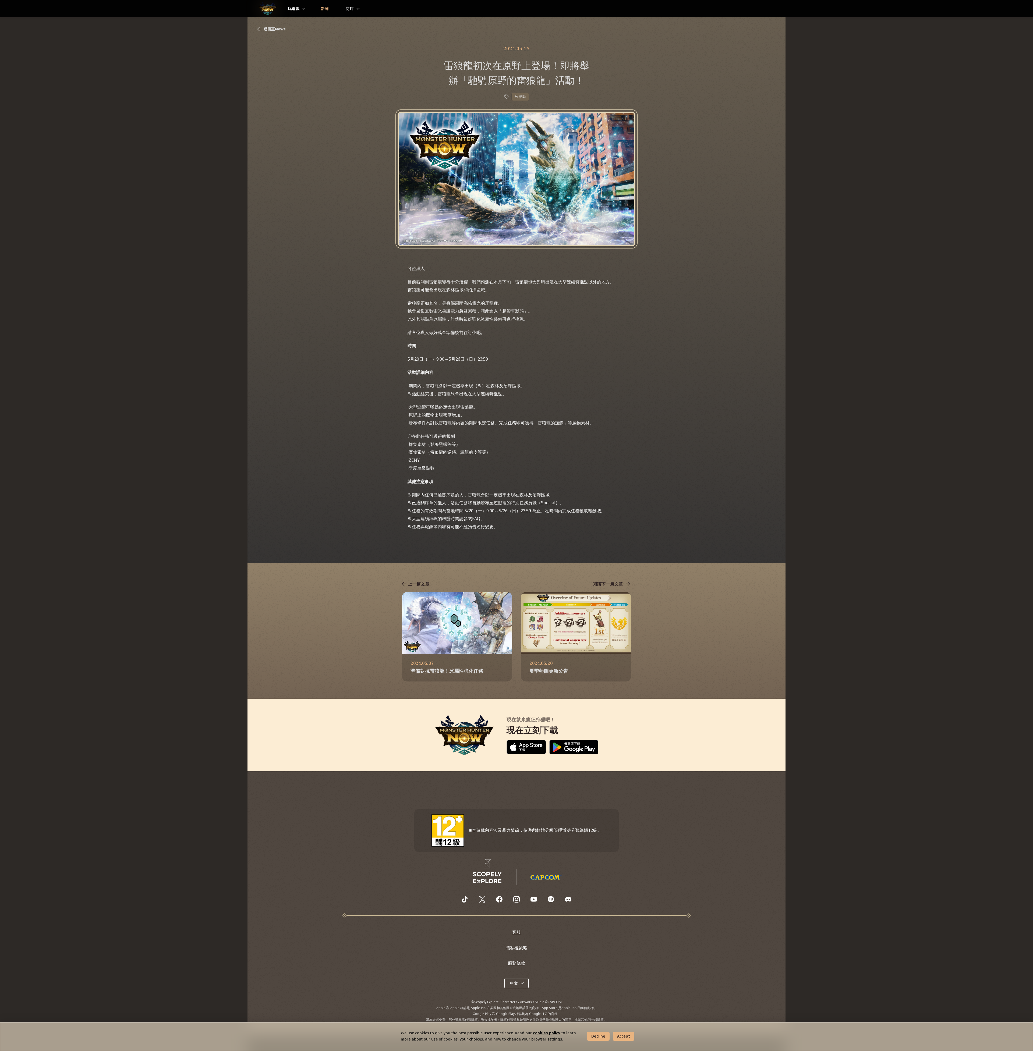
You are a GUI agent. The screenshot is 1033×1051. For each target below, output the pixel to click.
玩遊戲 (293, 8)
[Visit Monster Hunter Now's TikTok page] (465, 899)
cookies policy (546, 1032)
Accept (623, 1036)
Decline (598, 1036)
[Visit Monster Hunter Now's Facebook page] (499, 899)
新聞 (325, 8)
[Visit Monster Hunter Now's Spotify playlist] (551, 899)
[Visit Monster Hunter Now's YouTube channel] (533, 899)
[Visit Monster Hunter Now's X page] (482, 899)
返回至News (275, 28)
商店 (349, 8)
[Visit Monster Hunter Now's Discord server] (568, 899)
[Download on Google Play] (573, 747)
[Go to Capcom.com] (546, 877)
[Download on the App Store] (526, 747)
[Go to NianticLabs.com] (487, 871)
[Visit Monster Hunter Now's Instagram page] (516, 899)
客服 (516, 932)
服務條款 (516, 963)
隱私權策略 (516, 948)
